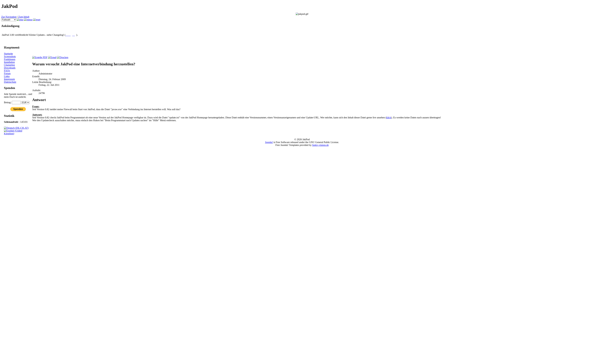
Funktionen (9, 59)
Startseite (8, 53)
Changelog (9, 65)
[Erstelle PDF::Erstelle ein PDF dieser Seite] (40, 57)
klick (388, 117)
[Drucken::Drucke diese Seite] (62, 57)
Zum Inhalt (23, 16)
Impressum (9, 79)
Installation (9, 62)
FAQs (7, 70)
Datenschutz (10, 82)
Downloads (9, 67)
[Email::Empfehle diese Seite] (52, 57)
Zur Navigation (9, 16)
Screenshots (10, 56)
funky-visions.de (320, 145)
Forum (7, 73)
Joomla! (269, 142)
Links (7, 76)
